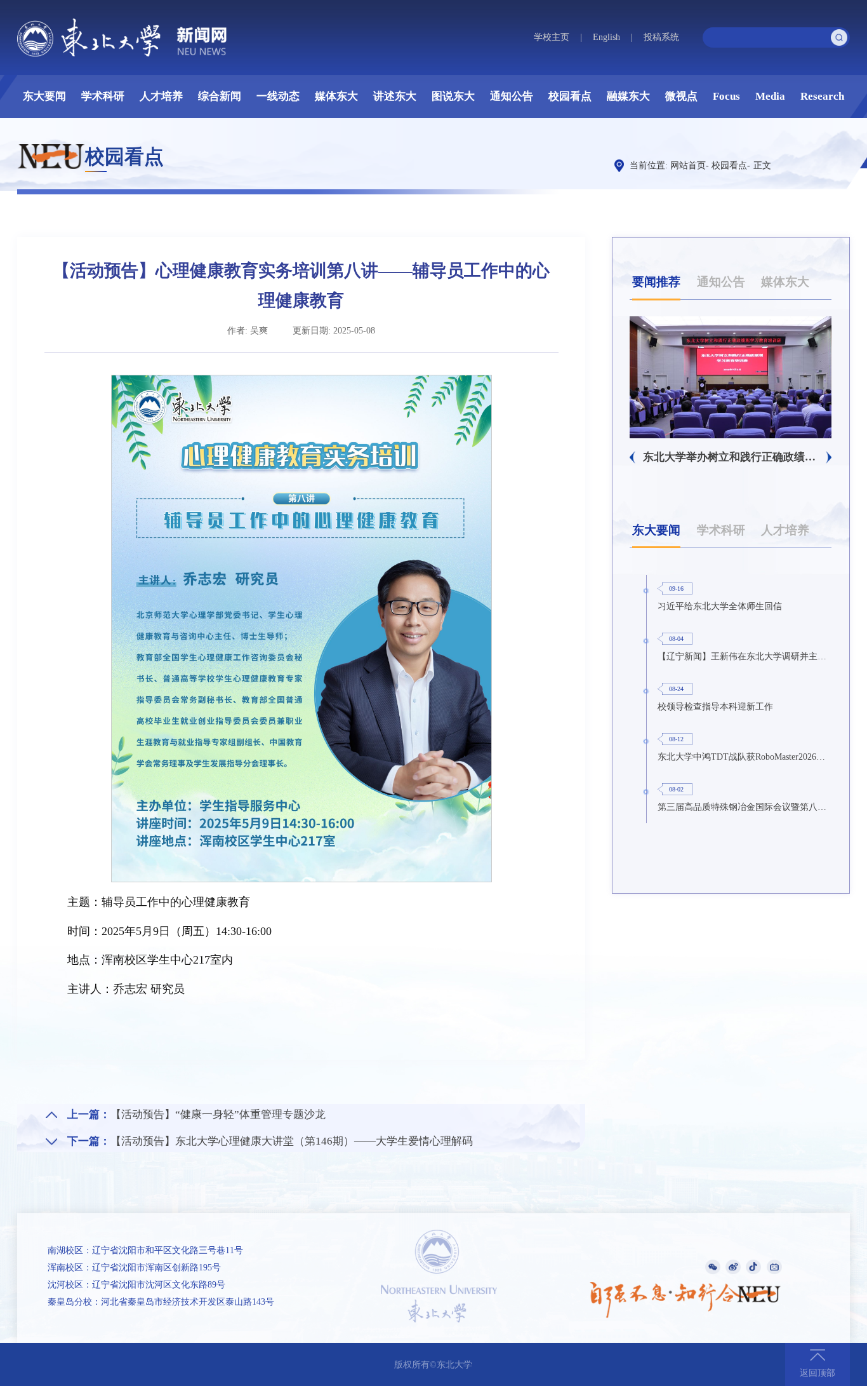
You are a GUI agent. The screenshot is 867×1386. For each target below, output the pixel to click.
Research (822, 96)
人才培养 (161, 96)
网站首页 (688, 165)
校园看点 (570, 96)
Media (770, 96)
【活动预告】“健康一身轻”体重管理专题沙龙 (218, 1114)
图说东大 (453, 96)
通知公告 (511, 96)
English (606, 37)
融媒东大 (628, 96)
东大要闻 (44, 96)
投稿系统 (661, 37)
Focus (726, 96)
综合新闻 (219, 96)
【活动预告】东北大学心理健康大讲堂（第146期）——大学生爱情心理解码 (291, 1141)
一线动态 (278, 96)
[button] (632, 457)
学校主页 (551, 37)
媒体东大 (336, 96)
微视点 (681, 96)
